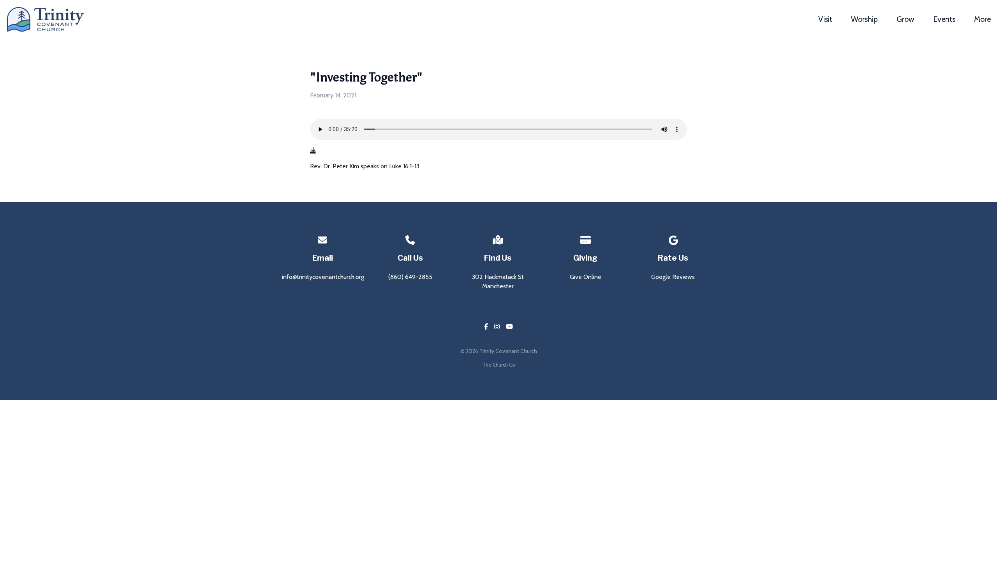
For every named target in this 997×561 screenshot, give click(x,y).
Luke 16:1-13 (404, 166)
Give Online (585, 276)
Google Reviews (673, 276)
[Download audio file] (313, 150)
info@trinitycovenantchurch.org (323, 276)
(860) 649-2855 (410, 276)
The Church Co (499, 365)
